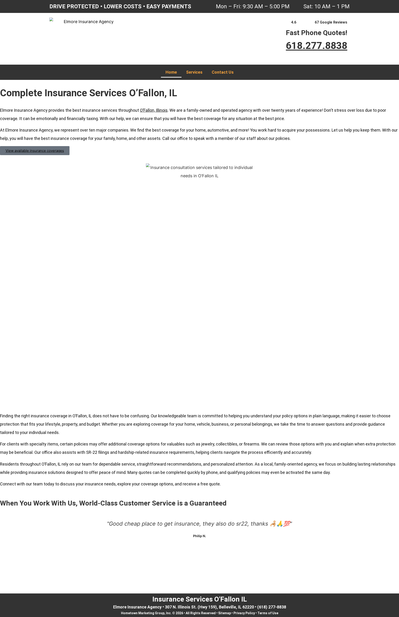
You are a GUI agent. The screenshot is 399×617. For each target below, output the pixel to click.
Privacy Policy (244, 613)
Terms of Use (267, 613)
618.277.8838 (316, 45)
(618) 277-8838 (271, 607)
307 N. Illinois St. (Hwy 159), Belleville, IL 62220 (209, 607)
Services (194, 72)
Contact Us (223, 72)
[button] (199, 563)
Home (171, 72)
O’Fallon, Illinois (154, 110)
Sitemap (224, 613)
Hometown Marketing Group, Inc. (146, 613)
